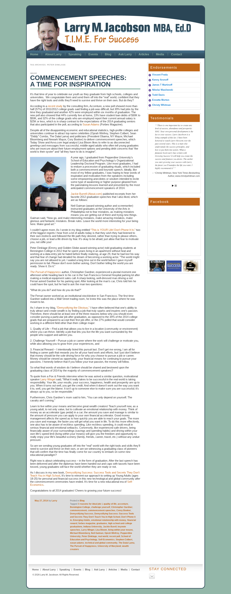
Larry (54, 500)
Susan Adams (91, 124)
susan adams (77, 543)
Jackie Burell (110, 526)
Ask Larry (125, 54)
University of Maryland (109, 546)
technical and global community (101, 543)
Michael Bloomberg (80, 533)
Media (160, 54)
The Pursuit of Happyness (83, 546)
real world (103, 536)
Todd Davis (158, 95)
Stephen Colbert (124, 539)
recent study (54, 106)
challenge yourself (100, 507)
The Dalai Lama (126, 543)
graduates (102, 523)
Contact (176, 54)
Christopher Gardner (121, 507)
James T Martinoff (162, 84)
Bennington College (80, 507)
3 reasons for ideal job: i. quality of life (97, 504)
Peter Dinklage (89, 536)
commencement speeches (101, 510)
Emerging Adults (81, 520)
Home (34, 54)
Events (93, 54)
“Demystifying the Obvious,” (73, 307)
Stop (175, 186)
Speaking (74, 54)
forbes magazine (86, 523)
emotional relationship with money (108, 520)
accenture (123, 504)
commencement (78, 510)
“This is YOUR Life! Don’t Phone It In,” (113, 229)
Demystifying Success (81, 513)
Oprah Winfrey (111, 533)
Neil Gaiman (97, 533)
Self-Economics (106, 539)
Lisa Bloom (101, 530)
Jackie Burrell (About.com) (86, 193)
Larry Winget (48, 379)
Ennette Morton (160, 100)
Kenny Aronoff (160, 79)
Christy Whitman (161, 105)
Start (173, 186)
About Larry (53, 54)
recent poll (114, 536)
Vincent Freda (160, 74)
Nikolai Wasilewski (162, 89)
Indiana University (92, 526)
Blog (108, 54)
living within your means (120, 530)
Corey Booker (123, 510)
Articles (144, 54)
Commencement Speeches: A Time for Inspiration (78, 81)
